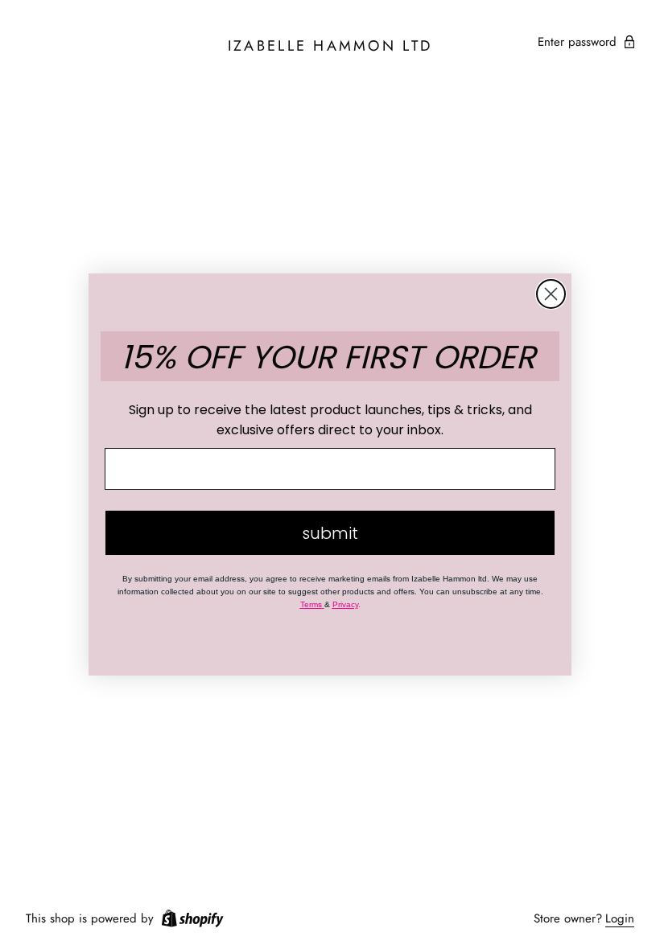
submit (330, 533)
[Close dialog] (551, 294)
